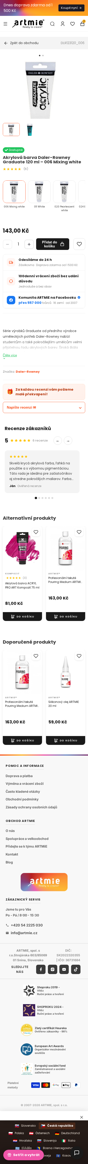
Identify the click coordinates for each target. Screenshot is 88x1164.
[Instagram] (52, 969)
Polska (16, 1133)
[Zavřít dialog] (82, 1117)
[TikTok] (75, 969)
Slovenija (47, 1140)
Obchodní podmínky (22, 799)
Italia (68, 1140)
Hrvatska (22, 1140)
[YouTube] (64, 969)
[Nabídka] (5, 23)
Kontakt (12, 854)
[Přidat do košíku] (22, 616)
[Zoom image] (41, 99)
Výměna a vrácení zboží (25, 783)
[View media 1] (11, 129)
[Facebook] (41, 969)
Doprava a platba (19, 776)
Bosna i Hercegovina (55, 1148)
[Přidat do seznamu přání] (36, 532)
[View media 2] (29, 129)
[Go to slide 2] (43, 55)
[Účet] (62, 24)
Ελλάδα (23, 1148)
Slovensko (25, 1125)
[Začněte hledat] (52, 24)
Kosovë (64, 1155)
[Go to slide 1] (39, 55)
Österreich (39, 1133)
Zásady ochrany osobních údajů (31, 807)
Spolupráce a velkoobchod (27, 839)
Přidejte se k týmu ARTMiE (26, 846)
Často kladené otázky (23, 791)
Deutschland (67, 1133)
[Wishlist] (79, 244)
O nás (10, 831)
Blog (9, 862)
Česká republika (57, 1125)
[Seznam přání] (72, 23)
